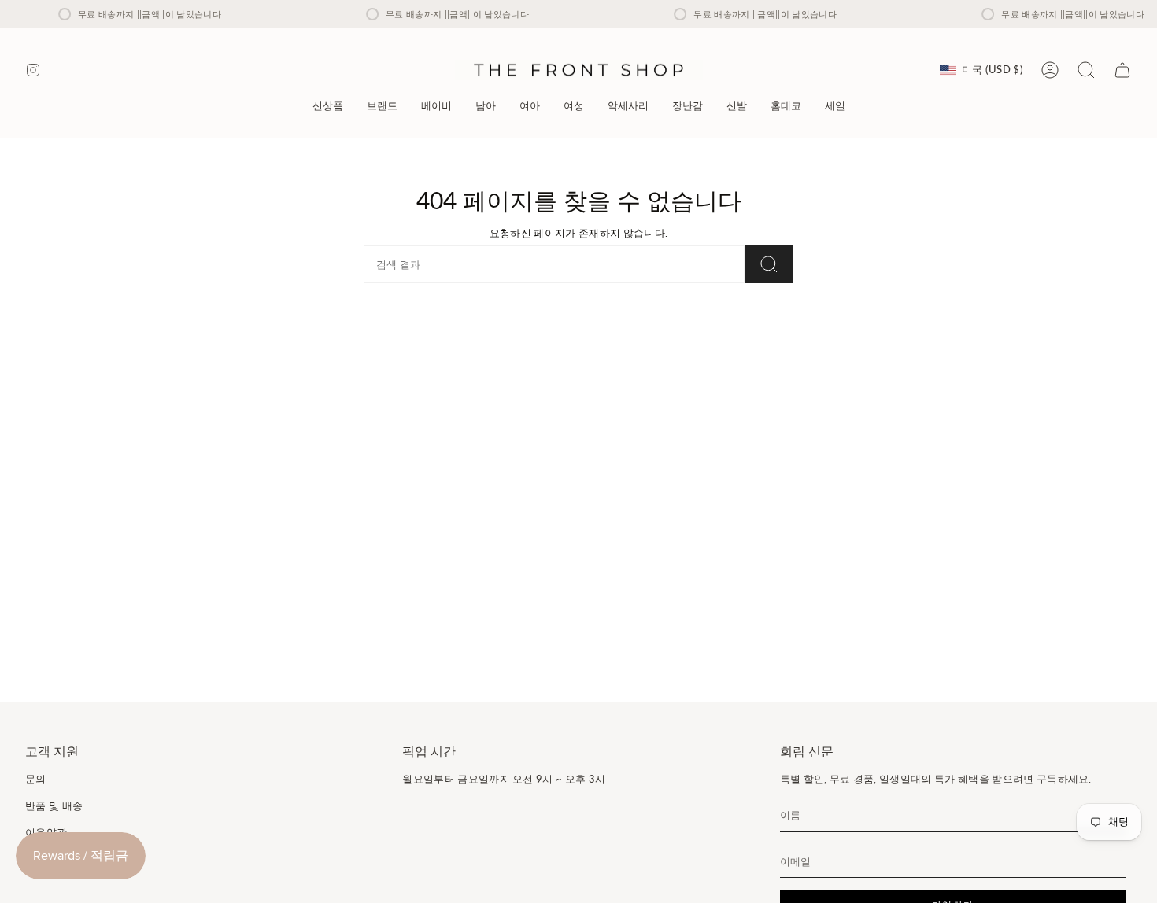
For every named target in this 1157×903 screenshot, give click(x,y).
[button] (382, 105)
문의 (35, 778)
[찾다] (769, 264)
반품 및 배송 (54, 805)
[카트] (1122, 70)
